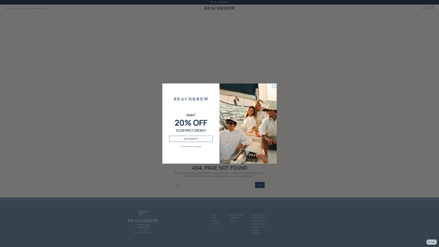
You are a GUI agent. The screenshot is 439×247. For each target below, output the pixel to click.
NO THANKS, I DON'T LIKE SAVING (191, 147)
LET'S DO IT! (191, 138)
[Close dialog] (274, 86)
